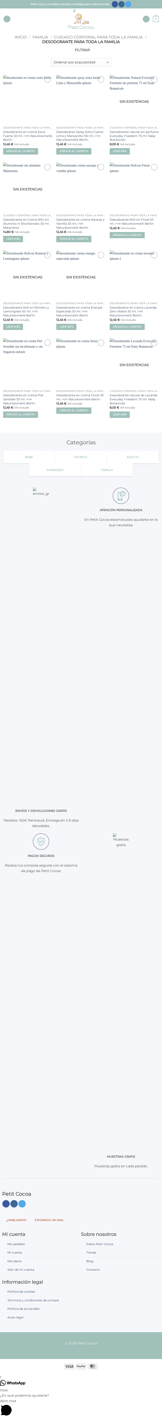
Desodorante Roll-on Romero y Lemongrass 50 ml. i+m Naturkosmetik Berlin (26, 311)
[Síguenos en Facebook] (115, 4)
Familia (40, 37)
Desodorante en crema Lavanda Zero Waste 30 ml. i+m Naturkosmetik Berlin (133, 311)
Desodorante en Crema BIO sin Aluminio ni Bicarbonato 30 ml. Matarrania (26, 223)
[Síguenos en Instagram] (121, 4)
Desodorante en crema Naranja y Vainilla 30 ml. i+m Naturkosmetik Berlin (80, 223)
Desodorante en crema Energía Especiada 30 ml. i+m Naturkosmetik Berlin (79, 311)
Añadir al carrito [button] (20, 151)
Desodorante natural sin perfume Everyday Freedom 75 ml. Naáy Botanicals (134, 136)
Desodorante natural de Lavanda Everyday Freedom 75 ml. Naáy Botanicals (133, 399)
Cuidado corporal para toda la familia (98, 37)
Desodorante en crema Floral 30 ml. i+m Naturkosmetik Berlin (80, 397)
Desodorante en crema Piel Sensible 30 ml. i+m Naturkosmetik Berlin (23, 399)
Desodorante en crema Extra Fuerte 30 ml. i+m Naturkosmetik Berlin (27, 136)
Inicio (21, 37)
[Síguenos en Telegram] (128, 4)
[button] (7, 19)
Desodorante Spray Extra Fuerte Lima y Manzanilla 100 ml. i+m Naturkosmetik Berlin (79, 136)
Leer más (120, 151)
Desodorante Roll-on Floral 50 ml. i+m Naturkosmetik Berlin (132, 222)
